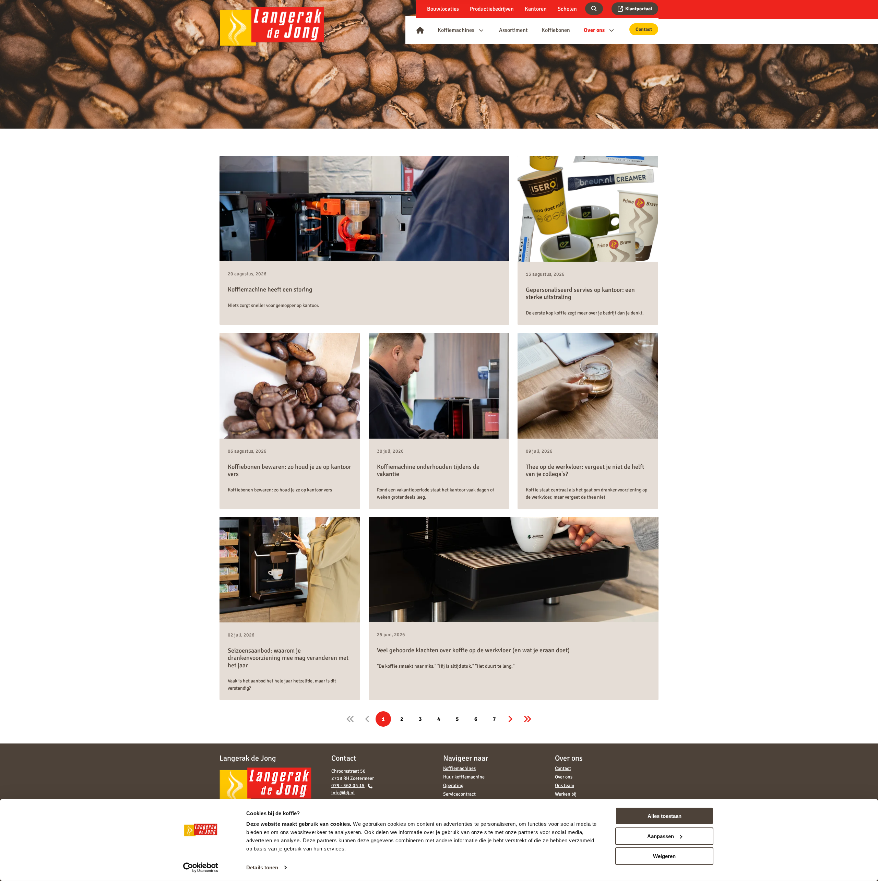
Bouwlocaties (443, 8)
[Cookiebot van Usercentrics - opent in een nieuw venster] (201, 867)
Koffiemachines (459, 768)
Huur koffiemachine (464, 777)
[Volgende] (510, 719)
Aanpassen (660, 836)
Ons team (564, 785)
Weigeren (664, 856)
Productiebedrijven (492, 8)
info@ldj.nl (343, 793)
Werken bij (566, 794)
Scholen (567, 8)
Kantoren (536, 8)
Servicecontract (459, 794)
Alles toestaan (664, 816)
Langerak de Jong (272, 26)
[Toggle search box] (594, 8)
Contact (644, 29)
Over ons (563, 777)
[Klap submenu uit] (481, 30)
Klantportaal (638, 9)
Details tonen (262, 867)
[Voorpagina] (420, 30)
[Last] (527, 719)
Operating (453, 785)
